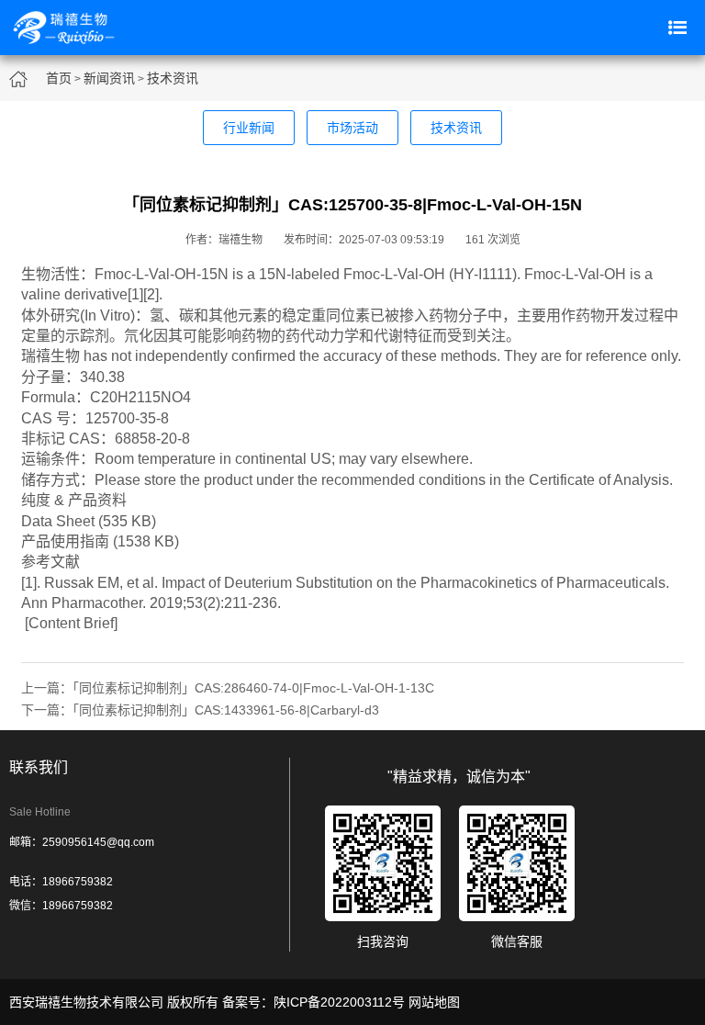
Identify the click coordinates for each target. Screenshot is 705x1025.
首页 (59, 78)
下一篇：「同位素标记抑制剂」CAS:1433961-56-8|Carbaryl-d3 (200, 710)
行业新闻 (248, 127)
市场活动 (352, 127)
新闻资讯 (109, 78)
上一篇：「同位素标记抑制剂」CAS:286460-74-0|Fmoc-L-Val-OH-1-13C (227, 688)
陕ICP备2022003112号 (339, 1002)
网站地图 (434, 1002)
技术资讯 (172, 78)
